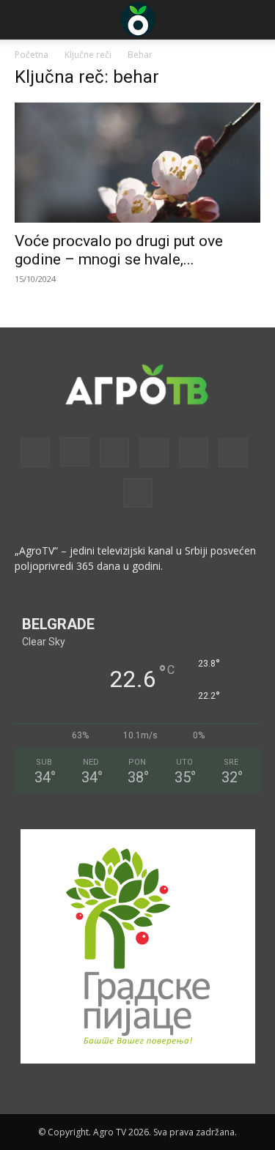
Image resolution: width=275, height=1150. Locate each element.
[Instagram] (74, 452)
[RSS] (154, 452)
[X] (233, 452)
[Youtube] (138, 493)
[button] (24, 20)
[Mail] (114, 452)
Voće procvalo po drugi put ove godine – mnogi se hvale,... (119, 250)
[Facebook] (35, 452)
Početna (31, 54)
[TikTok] (193, 452)
